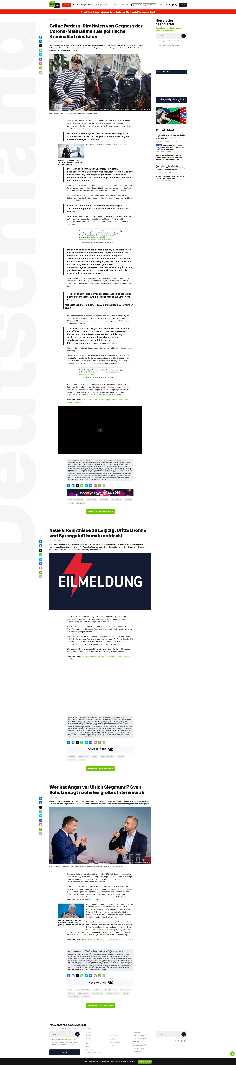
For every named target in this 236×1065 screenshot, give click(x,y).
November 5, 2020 (107, 242)
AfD (70, 990)
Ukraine (82, 760)
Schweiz (138, 5)
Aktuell (75, 5)
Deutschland (104, 500)
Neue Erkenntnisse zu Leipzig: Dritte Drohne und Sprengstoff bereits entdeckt (118, 12)
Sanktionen (72, 760)
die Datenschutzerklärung (174, 41)
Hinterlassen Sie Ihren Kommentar (100, 512)
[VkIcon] (169, 4)
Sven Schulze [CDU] (112, 993)
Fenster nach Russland (93, 1052)
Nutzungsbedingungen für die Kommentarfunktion (141, 1044)
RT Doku (112, 1045)
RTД (87, 1046)
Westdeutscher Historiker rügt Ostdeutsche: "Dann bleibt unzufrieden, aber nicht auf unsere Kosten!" (71, 923)
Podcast (71, 993)
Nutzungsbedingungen (140, 1038)
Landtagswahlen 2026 (82, 990)
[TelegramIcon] (166, 4)
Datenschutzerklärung (140, 1035)
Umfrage (99, 5)
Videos (106, 5)
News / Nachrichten (107, 756)
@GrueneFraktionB (107, 231)
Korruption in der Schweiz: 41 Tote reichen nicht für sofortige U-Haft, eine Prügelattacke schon (170, 147)
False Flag (72, 756)
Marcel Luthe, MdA (90, 305)
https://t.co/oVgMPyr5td (86, 239)
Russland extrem (115, 1042)
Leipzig (94, 756)
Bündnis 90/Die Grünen (76, 500)
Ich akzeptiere (170, 41)
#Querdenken (106, 372)
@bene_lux (94, 231)
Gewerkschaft (116, 500)
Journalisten (125, 5)
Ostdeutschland (126, 990)
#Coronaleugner (93, 372)
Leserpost (115, 5)
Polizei (71, 503)
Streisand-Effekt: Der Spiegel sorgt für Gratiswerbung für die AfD (108, 939)
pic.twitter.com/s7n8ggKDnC (103, 239)
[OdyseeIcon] (176, 4)
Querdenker (81, 503)
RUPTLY (88, 1049)
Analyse (84, 5)
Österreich (151, 5)
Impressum (136, 1032)
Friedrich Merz (83, 756)
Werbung (85, 996)
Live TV (66, 5)
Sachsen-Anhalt (83, 993)
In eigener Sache (138, 1048)
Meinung (91, 5)
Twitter (65, 1052)
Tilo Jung (126, 993)
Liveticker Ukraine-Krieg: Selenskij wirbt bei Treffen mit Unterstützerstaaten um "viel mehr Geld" (170, 137)
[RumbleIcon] (172, 4)
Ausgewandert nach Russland (116, 1038)
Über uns (136, 1041)
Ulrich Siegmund (73, 996)
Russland (120, 756)
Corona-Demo (91, 500)
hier (118, 1062)
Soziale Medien (97, 993)
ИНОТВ (88, 1043)
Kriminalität (128, 500)
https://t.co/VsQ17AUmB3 (87, 374)
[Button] (183, 36)
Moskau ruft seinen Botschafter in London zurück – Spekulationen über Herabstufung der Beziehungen (169, 157)
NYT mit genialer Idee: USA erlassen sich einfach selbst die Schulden (170, 177)
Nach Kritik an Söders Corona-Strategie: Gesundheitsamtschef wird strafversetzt (70, 162)
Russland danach (115, 1035)
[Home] (54, 4)
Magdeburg (96, 990)
